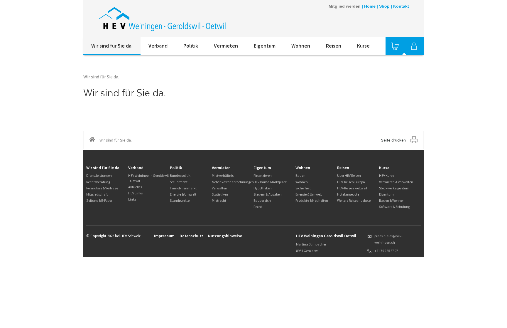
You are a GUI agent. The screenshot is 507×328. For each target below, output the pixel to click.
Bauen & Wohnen (392, 200)
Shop (384, 6)
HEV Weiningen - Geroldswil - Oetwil (148, 178)
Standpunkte (180, 200)
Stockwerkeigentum (394, 188)
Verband (158, 45)
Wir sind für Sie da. (112, 45)
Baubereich (262, 200)
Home (370, 6)
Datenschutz (191, 235)
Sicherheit (303, 188)
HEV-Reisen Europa (351, 182)
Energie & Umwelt (183, 194)
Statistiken (220, 194)
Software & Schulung (394, 206)
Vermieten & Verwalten (396, 182)
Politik (190, 45)
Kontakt (401, 6)
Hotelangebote (348, 194)
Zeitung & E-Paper (99, 200)
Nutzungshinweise (225, 235)
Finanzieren (263, 175)
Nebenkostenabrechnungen (233, 182)
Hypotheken (263, 188)
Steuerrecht (178, 182)
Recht (258, 206)
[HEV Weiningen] (162, 19)
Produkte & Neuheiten (311, 200)
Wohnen (300, 45)
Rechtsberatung (98, 182)
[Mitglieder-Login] (414, 46)
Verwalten (219, 188)
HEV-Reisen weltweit (352, 188)
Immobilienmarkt (183, 188)
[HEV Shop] (395, 46)
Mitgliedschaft (97, 194)
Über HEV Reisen (349, 175)
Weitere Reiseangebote (354, 200)
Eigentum (265, 45)
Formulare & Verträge (102, 188)
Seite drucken (393, 140)
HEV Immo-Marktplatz (270, 182)
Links (132, 199)
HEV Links (135, 193)
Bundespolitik (180, 175)
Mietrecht (219, 200)
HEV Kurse (386, 175)
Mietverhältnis (223, 175)
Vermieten (226, 45)
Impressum (164, 235)
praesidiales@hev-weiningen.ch (388, 239)
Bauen (300, 175)
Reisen (333, 45)
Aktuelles (135, 187)
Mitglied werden (345, 6)
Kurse (363, 45)
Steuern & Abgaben (268, 194)
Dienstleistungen (99, 175)
